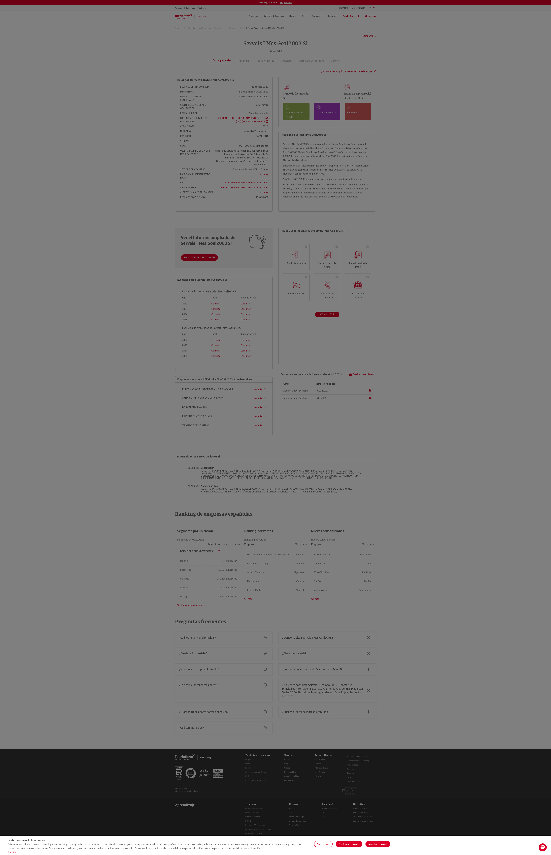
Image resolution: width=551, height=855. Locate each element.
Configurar (323, 844)
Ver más (11, 852)
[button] (543, 847)
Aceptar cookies (377, 844)
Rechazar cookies (349, 844)
